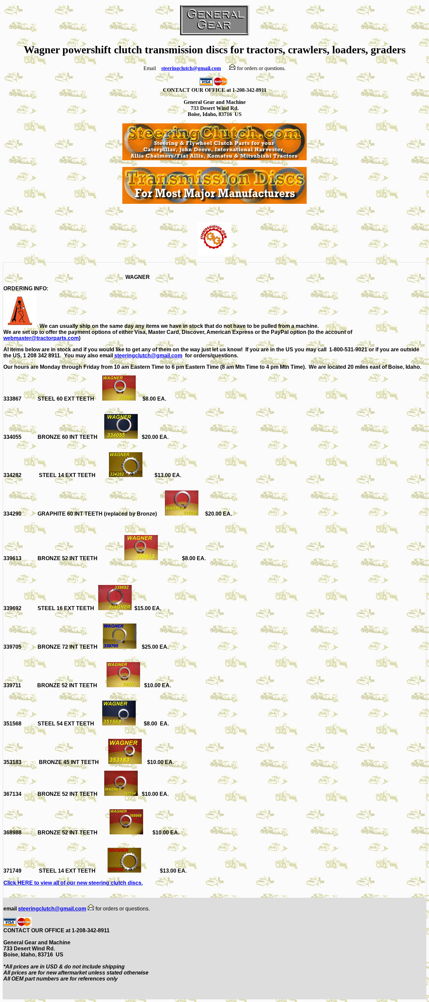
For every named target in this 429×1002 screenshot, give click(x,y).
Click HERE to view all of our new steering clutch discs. (73, 883)
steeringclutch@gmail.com (191, 68)
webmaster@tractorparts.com (41, 338)
